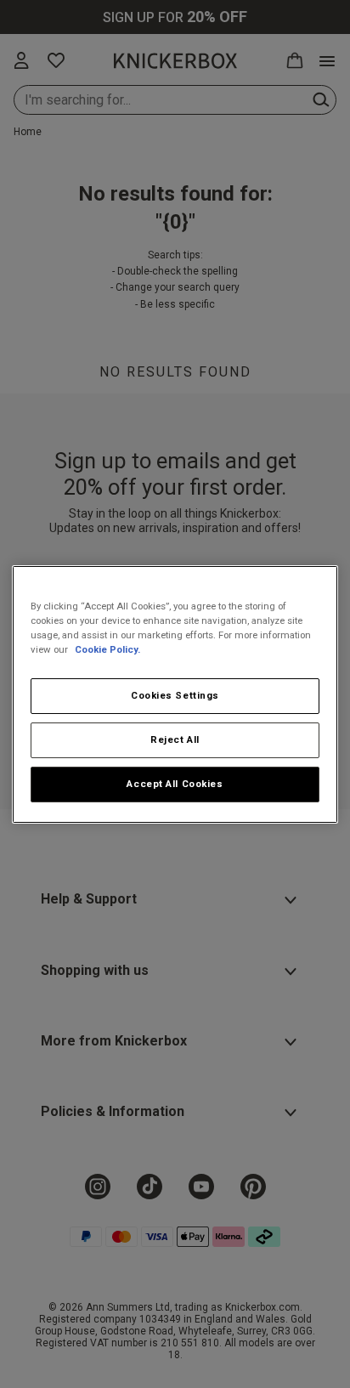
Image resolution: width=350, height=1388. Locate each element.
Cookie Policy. (107, 649)
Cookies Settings (175, 695)
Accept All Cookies (175, 784)
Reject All (175, 739)
